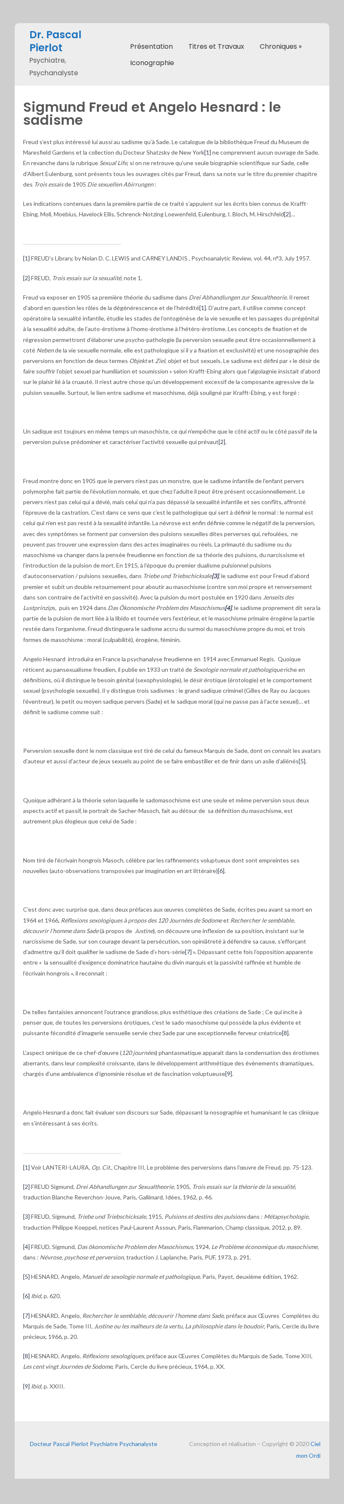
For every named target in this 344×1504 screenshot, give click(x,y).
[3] (26, 1216)
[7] (188, 951)
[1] (207, 152)
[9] (228, 1073)
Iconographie (152, 63)
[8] (285, 1032)
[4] (26, 1246)
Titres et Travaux (216, 46)
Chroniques (281, 46)
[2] (287, 214)
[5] (302, 761)
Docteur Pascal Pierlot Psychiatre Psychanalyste (93, 1443)
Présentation (151, 46)
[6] (221, 870)
